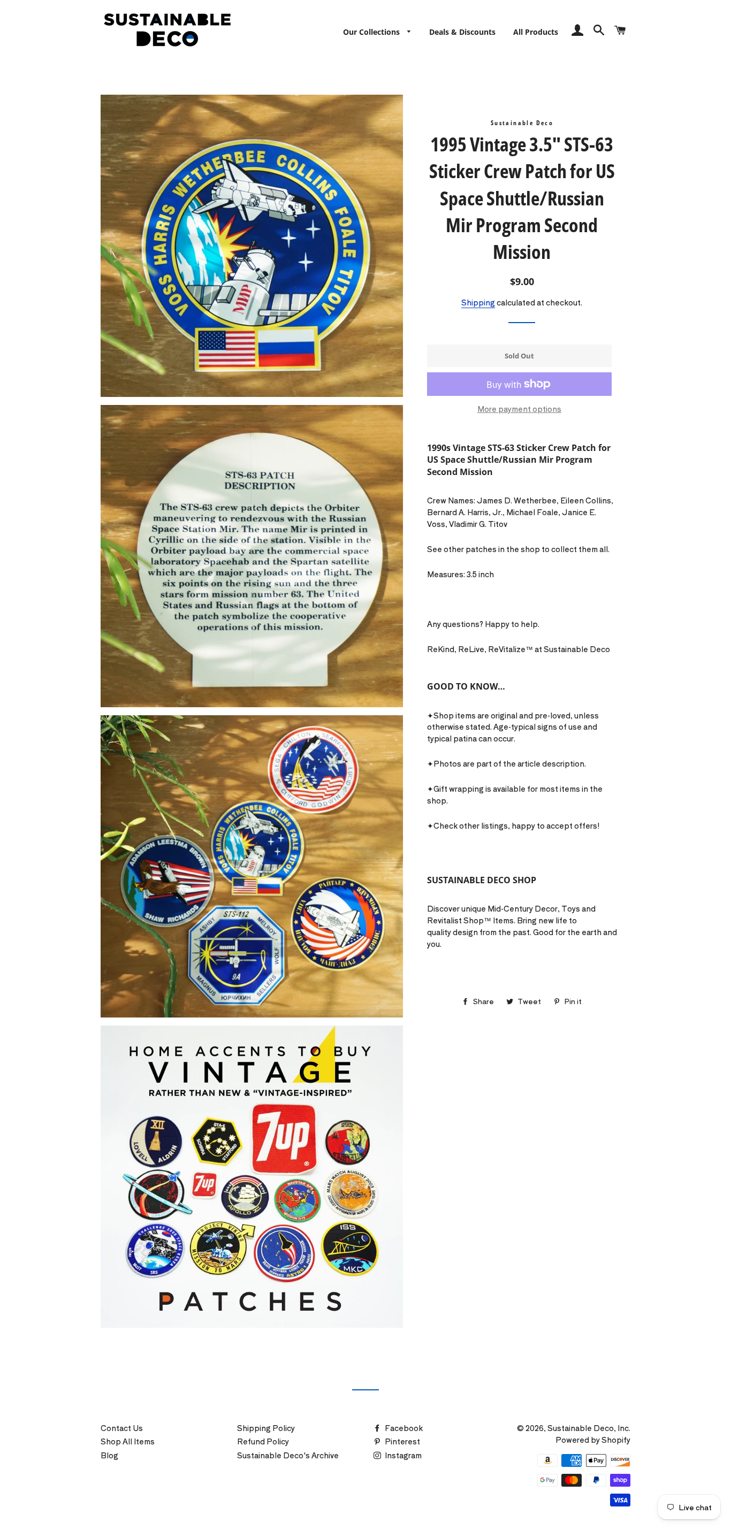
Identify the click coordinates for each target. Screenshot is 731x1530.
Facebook (403, 1427)
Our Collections (372, 32)
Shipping (478, 302)
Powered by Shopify (592, 1439)
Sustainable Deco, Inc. (588, 1427)
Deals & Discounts (462, 32)
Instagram (402, 1455)
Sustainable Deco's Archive (288, 1455)
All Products (535, 32)
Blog (109, 1455)
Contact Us (122, 1427)
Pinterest (401, 1441)
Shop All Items (128, 1441)
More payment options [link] (519, 408)
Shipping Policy (266, 1427)
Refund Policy (263, 1441)
